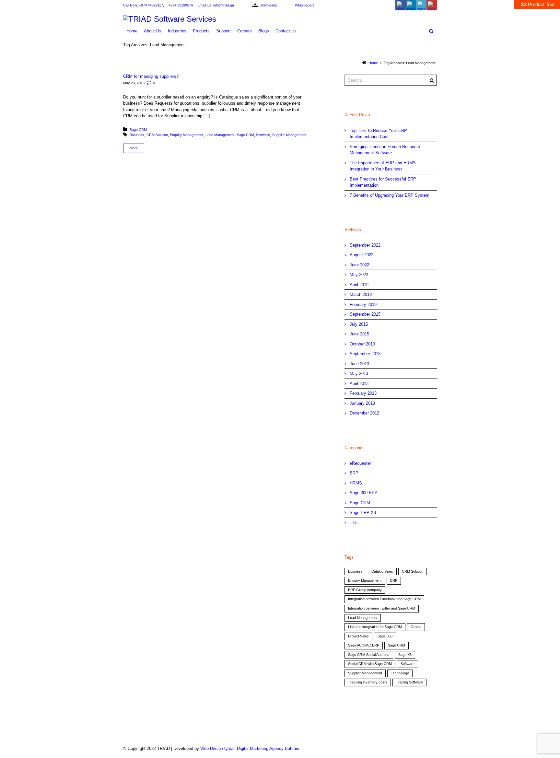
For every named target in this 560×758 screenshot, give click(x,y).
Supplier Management (289, 135)
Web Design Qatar (217, 748)
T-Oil (354, 522)
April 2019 (359, 284)
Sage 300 (385, 636)
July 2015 (359, 324)
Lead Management (220, 135)
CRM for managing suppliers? (151, 76)
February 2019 (363, 304)
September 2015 (365, 314)
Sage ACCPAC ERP (363, 645)
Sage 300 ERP (364, 492)
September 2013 (365, 353)
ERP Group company (365, 590)
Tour (538, 4)
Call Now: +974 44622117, (143, 5)
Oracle (416, 627)
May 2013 (359, 373)
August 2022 (361, 254)
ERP (354, 473)
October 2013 (362, 344)
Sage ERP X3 (363, 512)
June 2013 (359, 363)
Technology (400, 673)
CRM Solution (157, 135)
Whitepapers (305, 5)
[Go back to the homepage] (280, 19)
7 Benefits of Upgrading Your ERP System (389, 195)
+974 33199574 (181, 5)
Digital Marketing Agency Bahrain (268, 748)
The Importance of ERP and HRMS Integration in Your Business (383, 166)
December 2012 (364, 413)
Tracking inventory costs (367, 682)
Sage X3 (405, 655)
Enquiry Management (186, 135)
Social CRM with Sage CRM (370, 664)
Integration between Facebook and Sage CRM (384, 599)
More (134, 148)
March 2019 (361, 294)
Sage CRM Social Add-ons (369, 655)
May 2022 (359, 274)
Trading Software (409, 682)
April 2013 (359, 383)
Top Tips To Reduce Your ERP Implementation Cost (378, 133)
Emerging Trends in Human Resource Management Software (385, 150)
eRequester (360, 463)
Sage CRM (138, 130)
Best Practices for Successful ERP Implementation (383, 182)
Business (137, 135)
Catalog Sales (382, 571)
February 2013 (363, 393)
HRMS (356, 483)
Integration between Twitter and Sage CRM (381, 608)
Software (263, 135)
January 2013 (362, 403)
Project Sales (358, 636)
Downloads (268, 5)
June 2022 (359, 264)
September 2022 (365, 245)
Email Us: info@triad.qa (215, 5)
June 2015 (359, 334)
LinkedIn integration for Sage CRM (375, 627)
